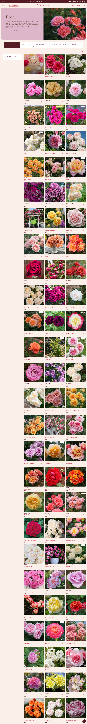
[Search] (84, 5)
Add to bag (55, 71)
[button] (83, 51)
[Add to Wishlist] (61, 76)
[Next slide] (63, 63)
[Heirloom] (43, 5)
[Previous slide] (46, 63)
